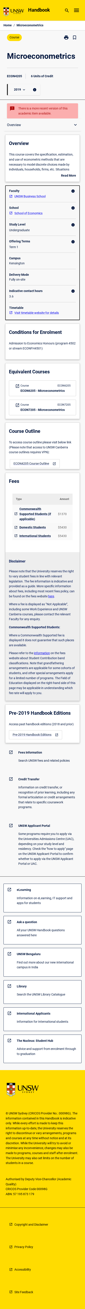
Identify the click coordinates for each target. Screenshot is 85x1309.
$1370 (62, 514)
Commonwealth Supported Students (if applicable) (35, 514)
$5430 (62, 527)
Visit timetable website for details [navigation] (36, 313)
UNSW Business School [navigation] (30, 196)
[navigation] (35, 463)
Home (7, 25)
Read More (68, 176)
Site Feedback (23, 1292)
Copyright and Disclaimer (31, 1224)
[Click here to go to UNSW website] (14, 12)
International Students (35, 536)
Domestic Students (32, 527)
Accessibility (22, 1269)
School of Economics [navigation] (28, 213)
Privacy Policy (23, 1247)
